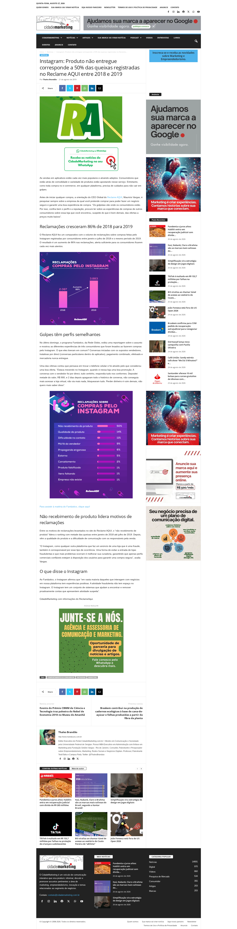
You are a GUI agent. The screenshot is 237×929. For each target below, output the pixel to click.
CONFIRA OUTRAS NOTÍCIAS (54, 768)
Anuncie (164, 7)
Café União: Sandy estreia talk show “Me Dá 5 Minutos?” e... (182, 360)
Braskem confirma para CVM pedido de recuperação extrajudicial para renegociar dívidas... (182, 327)
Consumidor (154, 881)
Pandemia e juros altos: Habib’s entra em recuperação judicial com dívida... (180, 231)
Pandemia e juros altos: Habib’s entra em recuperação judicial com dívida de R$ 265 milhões (55, 802)
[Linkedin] (178, 12)
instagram (81, 677)
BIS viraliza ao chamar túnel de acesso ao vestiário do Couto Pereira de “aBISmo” (90, 841)
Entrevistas (163, 37)
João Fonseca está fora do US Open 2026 (125, 840)
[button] (196, 41)
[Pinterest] (77, 88)
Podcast (134, 37)
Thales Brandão (50, 79)
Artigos (86, 37)
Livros (177, 37)
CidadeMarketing (50, 37)
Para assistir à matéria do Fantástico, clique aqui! (65, 506)
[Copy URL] (114, 88)
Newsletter (109, 7)
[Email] (99, 88)
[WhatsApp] (193, 12)
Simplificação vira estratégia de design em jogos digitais (126, 801)
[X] (188, 12)
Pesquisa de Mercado (159, 876)
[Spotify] (183, 12)
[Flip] (107, 88)
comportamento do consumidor (61, 677)
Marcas (152, 891)
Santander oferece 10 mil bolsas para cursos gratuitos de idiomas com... (182, 376)
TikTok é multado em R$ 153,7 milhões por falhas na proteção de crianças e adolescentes (55, 841)
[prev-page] (137, 768)
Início (42, 52)
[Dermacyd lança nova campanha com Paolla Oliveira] (157, 346)
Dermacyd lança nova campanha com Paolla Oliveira (179, 344)
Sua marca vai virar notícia (65, 7)
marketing (92, 677)
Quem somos (42, 7)
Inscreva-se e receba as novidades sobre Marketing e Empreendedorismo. (173, 56)
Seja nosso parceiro (92, 7)
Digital (152, 867)
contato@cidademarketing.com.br (63, 895)
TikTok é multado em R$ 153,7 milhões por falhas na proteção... (182, 279)
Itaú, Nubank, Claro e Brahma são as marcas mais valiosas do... (183, 248)
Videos (149, 37)
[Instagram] (173, 12)
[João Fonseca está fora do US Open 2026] (127, 824)
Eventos (46, 45)
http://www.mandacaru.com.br (70, 737)
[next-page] (141, 768)
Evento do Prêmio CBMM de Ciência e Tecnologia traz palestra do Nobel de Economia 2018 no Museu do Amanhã (62, 711)
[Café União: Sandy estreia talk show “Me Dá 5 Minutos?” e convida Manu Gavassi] (157, 362)
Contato (175, 7)
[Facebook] (168, 12)
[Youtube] (198, 12)
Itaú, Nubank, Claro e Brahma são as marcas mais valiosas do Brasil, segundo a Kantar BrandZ (90, 803)
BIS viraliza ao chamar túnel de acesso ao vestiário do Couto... (182, 295)
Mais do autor (78, 768)
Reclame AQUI (114, 197)
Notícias (71, 37)
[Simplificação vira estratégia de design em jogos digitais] (127, 785)
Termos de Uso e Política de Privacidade (137, 7)
